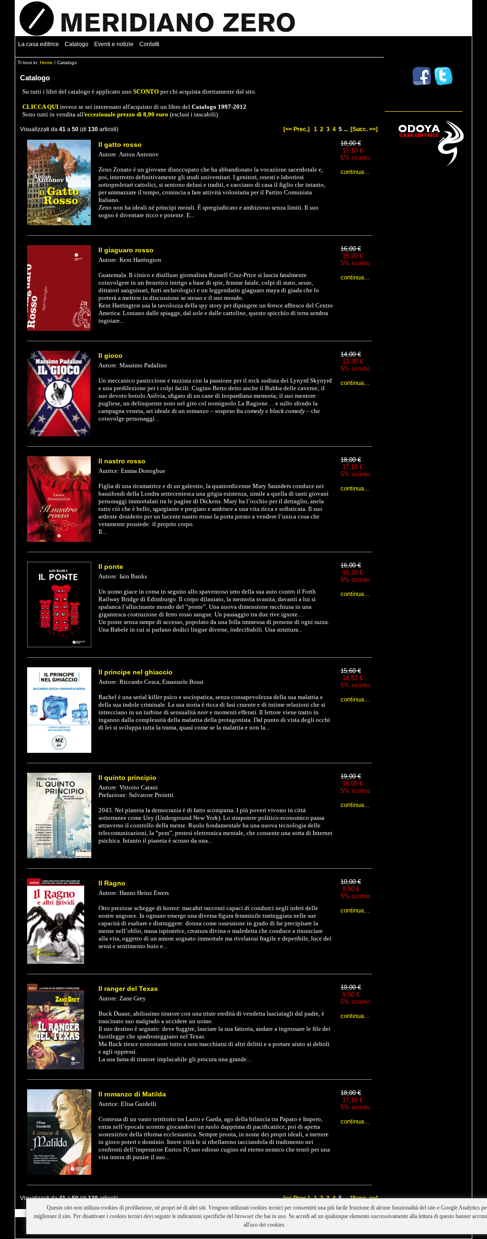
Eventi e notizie (114, 44)
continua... (355, 171)
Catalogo (76, 44)
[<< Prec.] (296, 129)
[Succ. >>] (364, 129)
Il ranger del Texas (128, 988)
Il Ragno (112, 883)
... (345, 129)
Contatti (149, 44)
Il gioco (110, 355)
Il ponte (110, 566)
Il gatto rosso (120, 144)
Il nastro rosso (122, 461)
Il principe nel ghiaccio (135, 672)
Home (46, 62)
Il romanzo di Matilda (132, 1094)
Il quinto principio (127, 777)
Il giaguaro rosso (126, 250)
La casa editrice (38, 44)
